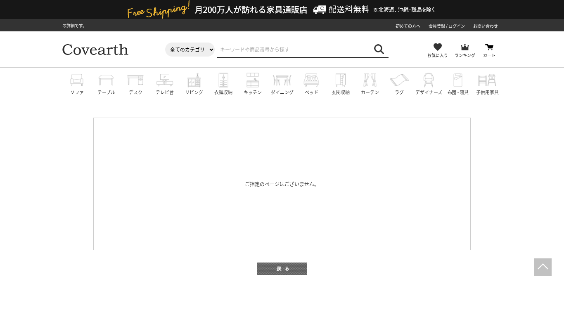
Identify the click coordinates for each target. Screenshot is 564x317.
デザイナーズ (428, 92)
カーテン (370, 92)
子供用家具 (487, 92)
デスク (135, 92)
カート (489, 55)
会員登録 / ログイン (447, 26)
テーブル (106, 92)
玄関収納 (341, 92)
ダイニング (282, 92)
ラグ (399, 92)
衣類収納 (223, 92)
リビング (194, 92)
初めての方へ (408, 26)
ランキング (465, 55)
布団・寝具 (458, 92)
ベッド (311, 92)
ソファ (77, 92)
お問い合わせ (485, 26)
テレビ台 (165, 92)
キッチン (253, 92)
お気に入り (437, 55)
